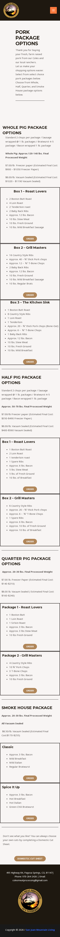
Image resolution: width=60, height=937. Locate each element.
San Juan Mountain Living (40, 929)
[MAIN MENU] (53, 10)
